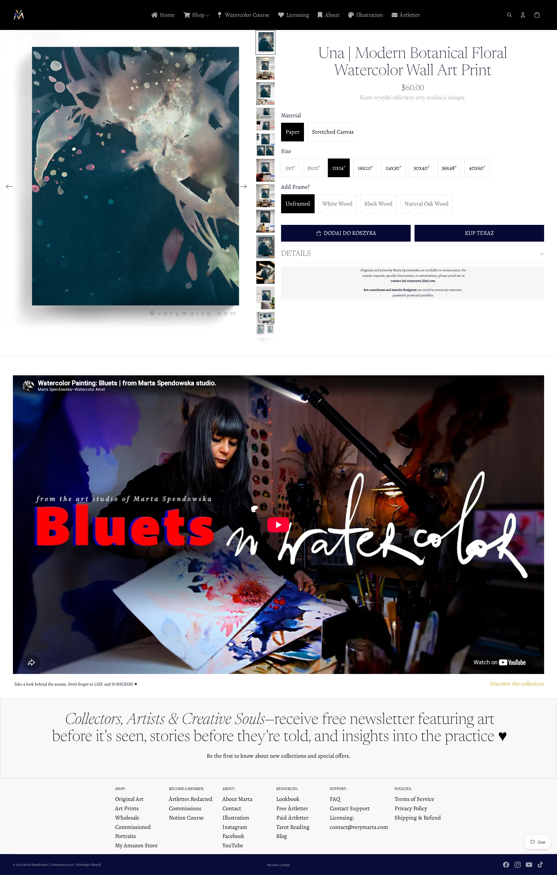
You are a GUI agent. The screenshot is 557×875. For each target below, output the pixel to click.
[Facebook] (506, 865)
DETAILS (296, 254)
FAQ (335, 799)
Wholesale (127, 818)
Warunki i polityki (278, 865)
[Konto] (523, 15)
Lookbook (287, 799)
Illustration (235, 818)
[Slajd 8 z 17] (265, 221)
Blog (281, 836)
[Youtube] (529, 865)
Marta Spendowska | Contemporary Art (48, 864)
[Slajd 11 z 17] (265, 297)
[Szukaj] (509, 15)
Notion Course (186, 818)
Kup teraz (479, 233)
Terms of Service (414, 799)
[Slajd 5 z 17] (265, 144)
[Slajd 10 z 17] (265, 272)
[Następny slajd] (245, 188)
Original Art (129, 799)
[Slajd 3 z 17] (265, 93)
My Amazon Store (136, 845)
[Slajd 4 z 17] (265, 119)
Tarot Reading (292, 827)
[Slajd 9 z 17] (265, 246)
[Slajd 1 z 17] (265, 42)
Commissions (185, 808)
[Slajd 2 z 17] (265, 68)
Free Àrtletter (292, 808)
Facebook (233, 836)
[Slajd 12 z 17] (265, 323)
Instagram (234, 827)
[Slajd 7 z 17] (265, 195)
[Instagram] (518, 865)
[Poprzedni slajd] (7, 188)
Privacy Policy (411, 808)
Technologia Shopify (88, 864)
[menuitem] (162, 15)
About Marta (237, 799)
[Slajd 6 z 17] (265, 170)
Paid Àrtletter (292, 818)
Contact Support (350, 808)
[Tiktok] (540, 865)
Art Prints (127, 808)
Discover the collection (517, 684)
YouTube (232, 845)
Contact (231, 808)
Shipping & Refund (418, 818)
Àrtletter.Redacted (190, 799)
